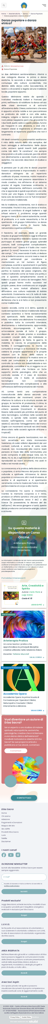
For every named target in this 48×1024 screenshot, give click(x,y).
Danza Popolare (36, 14)
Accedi (24, 973)
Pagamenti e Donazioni (11, 822)
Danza (25, 14)
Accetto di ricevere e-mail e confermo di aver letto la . (23, 885)
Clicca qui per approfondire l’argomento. (24, 548)
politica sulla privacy (11, 886)
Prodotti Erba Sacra (9, 832)
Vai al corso (36, 657)
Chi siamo (5, 816)
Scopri (24, 915)
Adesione (5, 819)
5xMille (4, 838)
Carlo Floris (34, 592)
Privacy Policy (14, 1017)
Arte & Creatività (8, 614)
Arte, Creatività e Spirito (33, 587)
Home (3, 14)
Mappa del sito (8, 825)
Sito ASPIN (5, 829)
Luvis (3, 835)
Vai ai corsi (36, 710)
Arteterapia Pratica (15, 640)
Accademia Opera (15, 693)
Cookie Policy (26, 1017)
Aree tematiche (14, 14)
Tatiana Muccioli (21, 654)
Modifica (35, 1017)
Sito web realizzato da (19, 1022)
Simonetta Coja (16, 66)
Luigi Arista (27, 595)
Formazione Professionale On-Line (15, 668)
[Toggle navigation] (44, 5)
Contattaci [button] (15, 751)
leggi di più (36, 604)
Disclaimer (6, 841)
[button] (3, 5)
